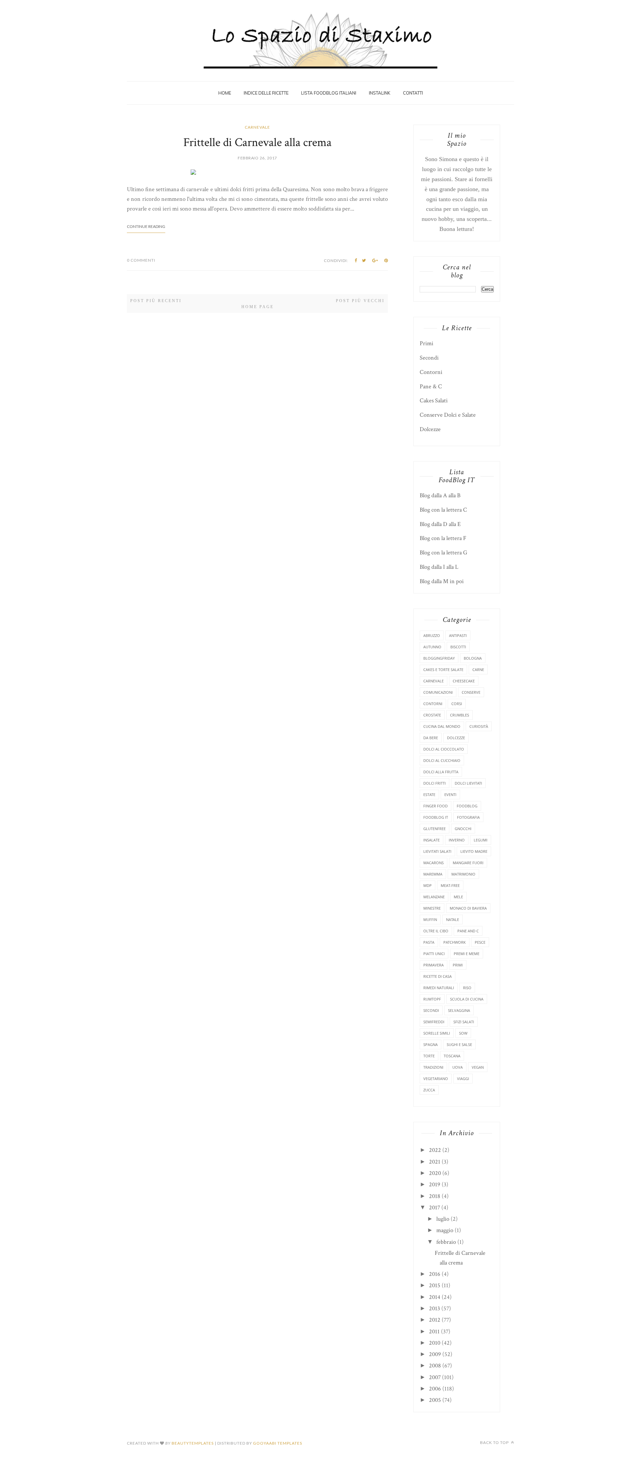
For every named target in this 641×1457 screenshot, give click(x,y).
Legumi (480, 839)
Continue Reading (146, 226)
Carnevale (257, 127)
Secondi (429, 358)
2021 (434, 1162)
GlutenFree (434, 828)
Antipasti (458, 635)
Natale (452, 919)
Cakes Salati (434, 400)
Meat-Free (450, 885)
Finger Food (435, 805)
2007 (435, 1377)
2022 (435, 1150)
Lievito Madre (473, 851)
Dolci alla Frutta (440, 771)
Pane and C (468, 930)
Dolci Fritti (434, 783)
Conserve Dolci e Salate (448, 415)
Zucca (429, 1089)
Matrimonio (463, 874)
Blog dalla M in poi (442, 581)
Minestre (432, 908)
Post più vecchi (360, 300)
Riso (467, 987)
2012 (434, 1320)
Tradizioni (433, 1067)
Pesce (480, 942)
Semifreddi (433, 1021)
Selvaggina (459, 1010)
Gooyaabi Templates (277, 1443)
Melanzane (434, 896)
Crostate (432, 714)
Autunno (432, 646)
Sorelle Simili (436, 1033)
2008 (435, 1365)
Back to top (495, 1442)
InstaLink (379, 93)
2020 (435, 1173)
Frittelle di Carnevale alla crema (257, 142)
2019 (434, 1184)
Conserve (471, 692)
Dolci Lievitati (468, 783)
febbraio (446, 1242)
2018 (434, 1196)
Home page (257, 306)
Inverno (457, 839)
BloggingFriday (439, 658)
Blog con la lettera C (443, 510)
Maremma (432, 874)
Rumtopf (432, 999)
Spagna (430, 1044)
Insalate (431, 839)
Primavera (433, 964)
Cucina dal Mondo (441, 726)
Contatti (413, 93)
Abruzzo (431, 635)
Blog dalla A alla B (440, 495)
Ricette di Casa (437, 976)
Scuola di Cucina (466, 999)
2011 (434, 1331)
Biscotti (458, 646)
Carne (478, 669)
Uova (457, 1067)
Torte (429, 1055)
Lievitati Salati (437, 851)
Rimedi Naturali (438, 987)
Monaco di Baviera (468, 908)
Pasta (428, 942)
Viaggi (463, 1078)
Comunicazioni (438, 692)
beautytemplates (193, 1443)
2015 (434, 1285)
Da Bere (430, 737)
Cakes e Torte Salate (443, 669)
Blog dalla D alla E (440, 524)
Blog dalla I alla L (439, 567)
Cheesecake (464, 680)
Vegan (478, 1067)
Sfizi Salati (463, 1021)
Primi (426, 343)
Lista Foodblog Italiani (328, 93)
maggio (444, 1230)
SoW (463, 1033)
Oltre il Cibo (435, 930)
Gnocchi (463, 828)
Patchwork (454, 942)
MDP (427, 885)
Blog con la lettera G (443, 552)
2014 (434, 1297)
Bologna (473, 658)
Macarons (433, 862)
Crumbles (459, 714)
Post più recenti (156, 300)
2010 (434, 1343)
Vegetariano (435, 1078)
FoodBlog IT (435, 817)
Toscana (452, 1055)
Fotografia (468, 817)
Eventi (450, 794)
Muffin (430, 919)
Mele (458, 896)
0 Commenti (141, 260)
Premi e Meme (466, 953)
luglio (442, 1219)
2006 (435, 1389)
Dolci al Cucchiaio (441, 760)
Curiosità (478, 726)
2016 (434, 1274)
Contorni (431, 372)
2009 (435, 1354)
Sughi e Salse (459, 1044)
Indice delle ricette (266, 93)
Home (224, 93)
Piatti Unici (434, 953)
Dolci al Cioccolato (443, 749)
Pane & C (431, 386)
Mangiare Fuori (468, 862)
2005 (435, 1400)
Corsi (456, 703)
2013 (434, 1308)
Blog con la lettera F (443, 538)
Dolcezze (430, 429)
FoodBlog (467, 805)
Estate (429, 794)
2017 (434, 1207)
